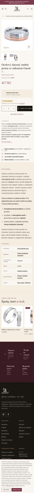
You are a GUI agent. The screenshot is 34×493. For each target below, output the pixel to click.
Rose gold (20, 283)
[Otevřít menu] (3, 9)
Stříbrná (27, 283)
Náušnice (4, 424)
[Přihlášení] (28, 9)
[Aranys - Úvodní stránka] (17, 9)
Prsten (19, 276)
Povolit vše (16, 489)
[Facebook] (8, 414)
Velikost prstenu (6, 458)
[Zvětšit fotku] (29, 47)
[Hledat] (6, 9)
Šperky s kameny (7, 440)
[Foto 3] (13, 57)
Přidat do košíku (26, 108)
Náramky (4, 430)
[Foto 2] (5, 57)
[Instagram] (3, 414)
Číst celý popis (6, 141)
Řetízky (4, 437)
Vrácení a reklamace (8, 455)
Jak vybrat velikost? (17, 114)
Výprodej (4, 443)
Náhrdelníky (5, 434)
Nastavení (6, 489)
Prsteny (4, 427)
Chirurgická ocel (23, 248)
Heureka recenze (24, 434)
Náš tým (21, 424)
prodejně (22, 103)
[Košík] (31, 9)
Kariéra (21, 437)
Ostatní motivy (22, 271)
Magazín (21, 430)
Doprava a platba (7, 452)
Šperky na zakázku (25, 427)
